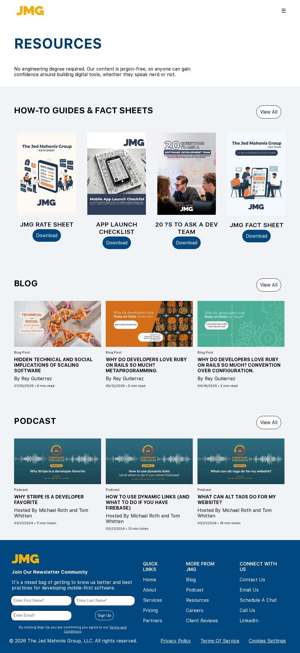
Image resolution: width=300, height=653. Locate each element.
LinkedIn (249, 620)
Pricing (150, 610)
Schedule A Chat (258, 600)
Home (149, 579)
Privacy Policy (176, 641)
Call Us (247, 610)
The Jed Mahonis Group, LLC (60, 641)
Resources (197, 600)
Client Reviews (202, 620)
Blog (191, 579)
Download (46, 235)
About (149, 590)
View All (268, 112)
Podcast (195, 590)
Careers (194, 610)
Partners (152, 620)
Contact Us (252, 579)
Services (152, 600)
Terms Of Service (219, 641)
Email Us (249, 590)
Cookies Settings (267, 641)
